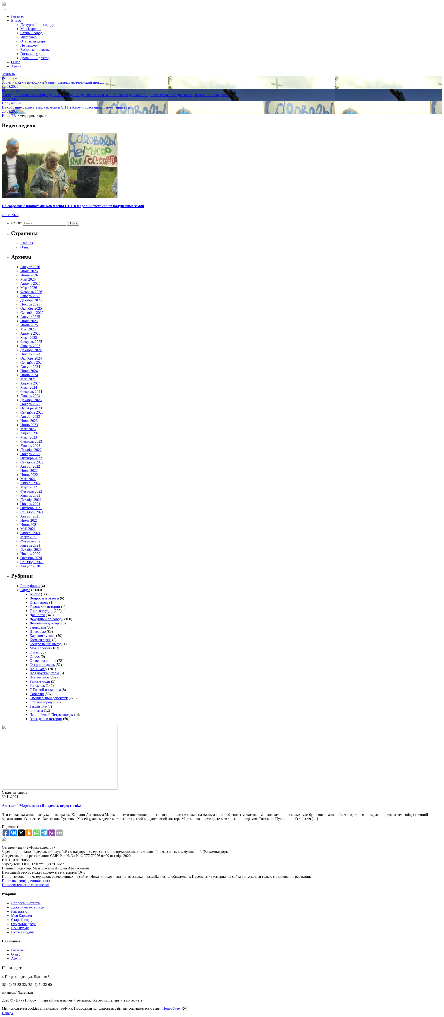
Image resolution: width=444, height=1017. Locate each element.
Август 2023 (30, 416)
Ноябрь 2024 (30, 354)
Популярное (39, 677)
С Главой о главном (45, 690)
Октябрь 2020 (31, 558)
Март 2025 (28, 337)
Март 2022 (28, 487)
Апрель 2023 (30, 433)
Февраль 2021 (31, 541)
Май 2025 (28, 329)
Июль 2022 (29, 470)
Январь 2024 (30, 396)
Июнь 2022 (29, 475)
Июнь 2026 (29, 275)
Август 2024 (30, 367)
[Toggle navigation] (4, 9)
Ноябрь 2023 (30, 404)
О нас (15, 62)
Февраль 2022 (31, 491)
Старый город (31, 33)
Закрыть (8, 74)
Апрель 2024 (30, 383)
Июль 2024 (29, 371)
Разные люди (40, 681)
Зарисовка (38, 627)
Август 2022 (30, 466)
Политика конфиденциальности (27, 881)
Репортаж (37, 685)
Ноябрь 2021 (30, 504)
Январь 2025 (30, 346)
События (37, 694)
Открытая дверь (33, 41)
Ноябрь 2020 (30, 554)
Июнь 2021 (29, 525)
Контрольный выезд (46, 644)
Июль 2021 (29, 520)
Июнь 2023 (29, 425)
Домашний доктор (34, 58)
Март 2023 (28, 437)
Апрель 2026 (30, 283)
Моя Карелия (30, 29)
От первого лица (43, 661)
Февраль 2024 (31, 391)
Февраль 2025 (31, 342)
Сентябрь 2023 (31, 412)
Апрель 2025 (30, 333)
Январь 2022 (30, 495)
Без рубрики (30, 586)
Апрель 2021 (30, 533)
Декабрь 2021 (31, 500)
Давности (37, 615)
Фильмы (36, 710)
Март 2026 (28, 288)
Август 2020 (30, 566)
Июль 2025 (29, 321)
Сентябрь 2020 (31, 562)
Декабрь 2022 (31, 450)
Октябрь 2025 (31, 308)
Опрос (35, 656)
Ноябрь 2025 (30, 304)
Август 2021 (30, 516)
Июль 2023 (29, 421)
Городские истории (45, 606)
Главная (17, 16)
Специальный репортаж (49, 698)
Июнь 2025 (29, 325)
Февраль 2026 (31, 292)
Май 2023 (28, 429)
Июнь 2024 (29, 375)
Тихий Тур (38, 706)
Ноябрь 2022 (30, 454)
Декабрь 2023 (31, 400)
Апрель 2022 (30, 483)
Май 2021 (28, 529)
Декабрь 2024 (31, 350)
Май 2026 (28, 279)
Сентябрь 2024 (31, 362)
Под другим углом (44, 673)
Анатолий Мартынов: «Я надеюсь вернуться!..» (42, 806)
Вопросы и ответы (35, 49)
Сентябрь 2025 (31, 313)
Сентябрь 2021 (31, 512)
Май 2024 (28, 379)
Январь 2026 (30, 296)
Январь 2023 (30, 446)
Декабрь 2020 (31, 549)
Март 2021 (28, 537)
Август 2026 (30, 267)
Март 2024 (28, 387)
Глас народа (39, 602)
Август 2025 (30, 317)
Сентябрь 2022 (31, 462)
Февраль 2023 (31, 441)
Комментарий (40, 640)
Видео (16, 20)
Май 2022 (28, 479)
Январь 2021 (30, 545)
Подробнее (171, 1008)
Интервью (28, 37)
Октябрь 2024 (31, 358)
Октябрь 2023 (31, 408)
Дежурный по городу (37, 25)
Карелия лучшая (42, 636)
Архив (16, 66)
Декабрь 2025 (31, 300)
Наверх (7, 1013)
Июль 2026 (29, 271)
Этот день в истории (46, 719)
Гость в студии (31, 54)
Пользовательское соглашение (25, 885)
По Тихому (29, 45)
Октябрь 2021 (31, 508)
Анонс (35, 594)
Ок (184, 1008)
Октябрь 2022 (31, 458)
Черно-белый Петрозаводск (51, 715)
